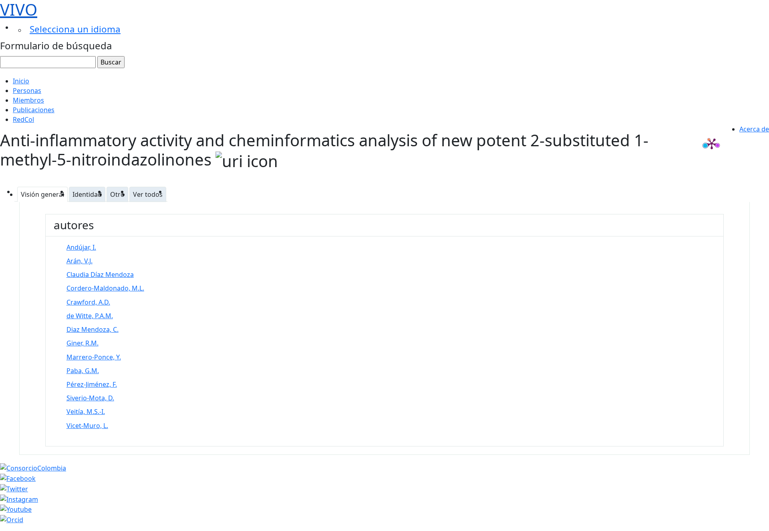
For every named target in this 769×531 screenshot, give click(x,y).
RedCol (23, 119)
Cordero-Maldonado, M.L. (105, 288)
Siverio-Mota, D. (90, 398)
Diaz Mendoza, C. (92, 329)
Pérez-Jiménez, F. (91, 384)
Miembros (28, 100)
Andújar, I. (81, 247)
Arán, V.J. (79, 260)
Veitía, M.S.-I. (85, 411)
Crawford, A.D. (88, 302)
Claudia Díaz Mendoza (100, 274)
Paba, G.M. (82, 370)
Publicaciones (33, 109)
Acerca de (754, 129)
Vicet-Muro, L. (87, 425)
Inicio (21, 81)
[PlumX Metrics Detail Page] (712, 143)
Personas (27, 90)
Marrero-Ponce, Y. (93, 357)
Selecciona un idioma (75, 29)
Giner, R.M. (82, 343)
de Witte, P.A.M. (89, 315)
